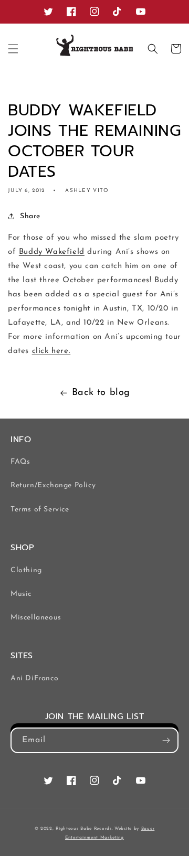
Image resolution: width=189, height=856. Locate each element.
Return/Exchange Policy (53, 485)
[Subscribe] (165, 740)
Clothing (26, 570)
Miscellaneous (35, 618)
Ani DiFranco (34, 678)
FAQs (20, 462)
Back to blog (101, 393)
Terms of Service (39, 509)
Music (21, 594)
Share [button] (30, 216)
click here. (51, 351)
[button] (13, 48)
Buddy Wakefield (52, 252)
